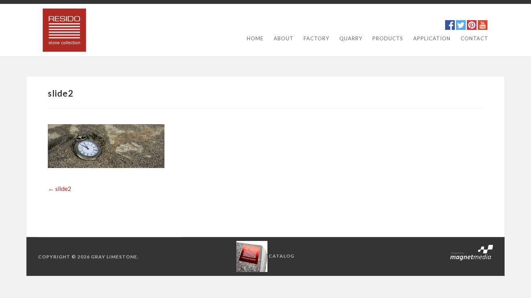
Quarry (350, 38)
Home (255, 38)
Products (387, 38)
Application (432, 38)
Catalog (281, 256)
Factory (316, 38)
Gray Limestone (114, 257)
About (283, 38)
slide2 (59, 188)
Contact (474, 38)
